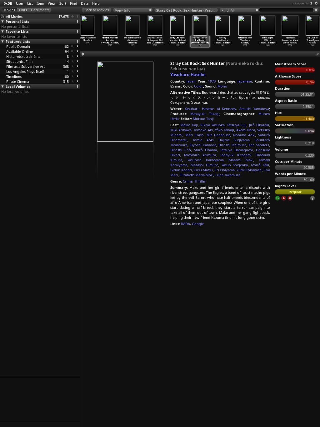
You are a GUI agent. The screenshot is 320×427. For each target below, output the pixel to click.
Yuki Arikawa (181, 130)
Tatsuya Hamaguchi (236, 150)
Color (198, 86)
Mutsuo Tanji (203, 118)
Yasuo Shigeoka (235, 165)
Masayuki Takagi (204, 113)
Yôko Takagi (224, 130)
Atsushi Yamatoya (254, 108)
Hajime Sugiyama (234, 140)
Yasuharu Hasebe (188, 75)
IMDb (185, 223)
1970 (212, 81)
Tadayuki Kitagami (236, 155)
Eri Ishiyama (225, 170)
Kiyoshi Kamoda (203, 145)
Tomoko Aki (203, 130)
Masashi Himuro (204, 165)
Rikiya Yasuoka (212, 125)
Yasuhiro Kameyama (206, 160)
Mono (222, 86)
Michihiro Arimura (200, 155)
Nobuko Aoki (244, 135)
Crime (187, 181)
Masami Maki (241, 160)
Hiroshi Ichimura (232, 145)
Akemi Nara (245, 130)
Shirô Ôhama (205, 150)
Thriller (200, 181)
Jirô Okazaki (259, 125)
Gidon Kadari (181, 170)
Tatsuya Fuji (237, 125)
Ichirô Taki (260, 165)
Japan (191, 81)
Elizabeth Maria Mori (196, 175)
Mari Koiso (194, 135)
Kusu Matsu (203, 170)
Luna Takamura (227, 175)
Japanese (245, 81)
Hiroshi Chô (180, 150)
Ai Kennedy (227, 108)
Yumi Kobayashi (249, 170)
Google (198, 223)
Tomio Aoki (203, 140)
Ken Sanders (258, 145)
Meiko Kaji (189, 125)
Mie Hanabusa (219, 135)
